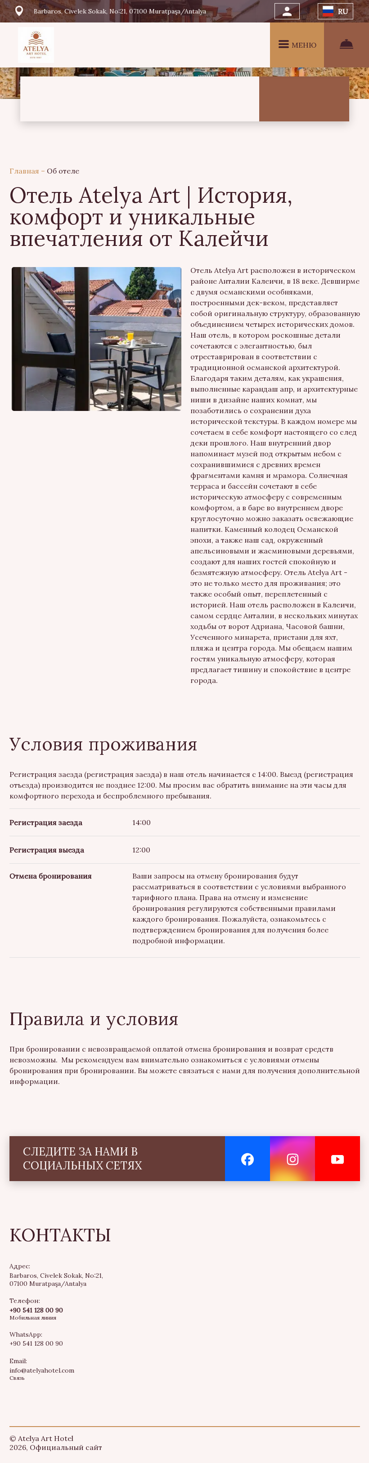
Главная (25, 170)
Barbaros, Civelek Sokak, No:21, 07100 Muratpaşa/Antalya (56, 1279)
